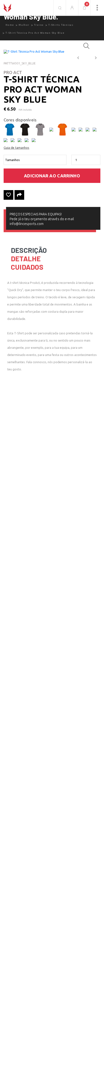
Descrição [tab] (29, 250)
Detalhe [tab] (26, 258)
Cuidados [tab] (27, 267)
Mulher (24, 25)
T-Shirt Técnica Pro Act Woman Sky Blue (35, 32)
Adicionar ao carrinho (52, 175)
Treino (39, 25)
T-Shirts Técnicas (61, 25)
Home (10, 25)
